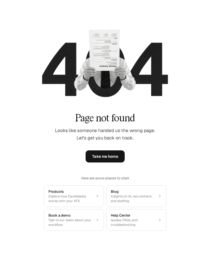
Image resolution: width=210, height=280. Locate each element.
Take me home (105, 156)
